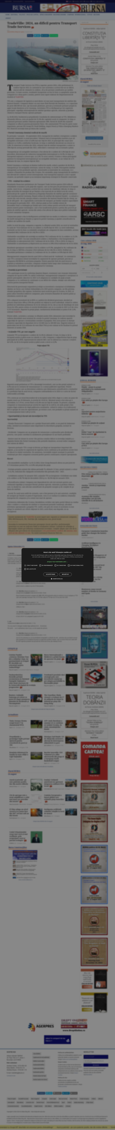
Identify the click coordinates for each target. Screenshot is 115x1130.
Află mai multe (61, 558)
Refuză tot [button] (65, 574)
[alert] (57, 565)
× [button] (91, 550)
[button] (57, 562)
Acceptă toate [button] (50, 574)
